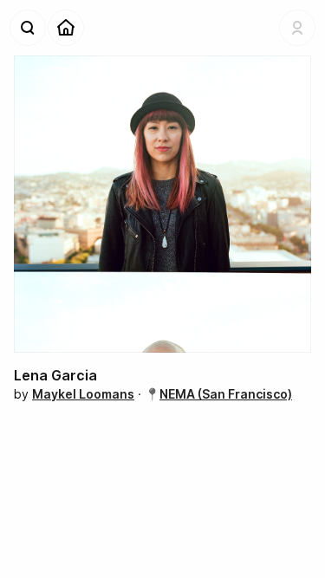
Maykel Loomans (83, 393)
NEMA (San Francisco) (225, 393)
